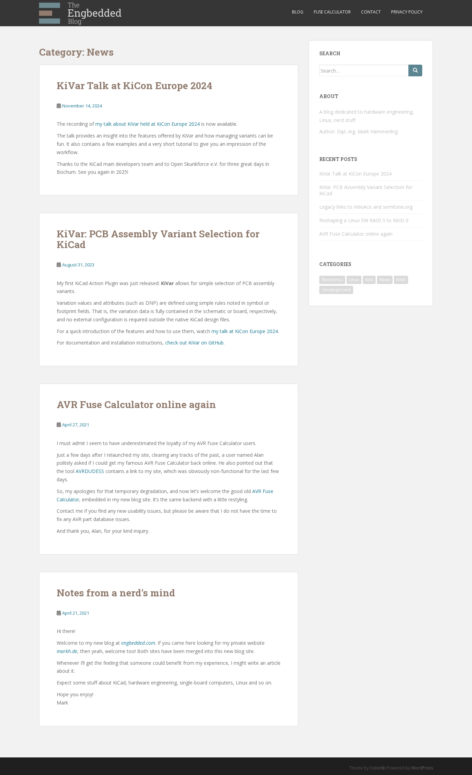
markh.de (67, 651)
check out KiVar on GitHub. (195, 342)
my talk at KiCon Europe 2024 (244, 331)
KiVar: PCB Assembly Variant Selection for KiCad (158, 239)
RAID (401, 280)
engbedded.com (138, 643)
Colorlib (378, 768)
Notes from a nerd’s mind (116, 592)
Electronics (332, 280)
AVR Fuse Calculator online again (136, 404)
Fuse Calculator (332, 12)
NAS (369, 280)
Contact (371, 12)
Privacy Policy (407, 12)
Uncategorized (336, 290)
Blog (297, 12)
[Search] (415, 70)
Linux (354, 280)
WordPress (422, 768)
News (384, 280)
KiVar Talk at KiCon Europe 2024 (134, 85)
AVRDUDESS (90, 471)
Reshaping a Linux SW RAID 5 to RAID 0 (363, 220)
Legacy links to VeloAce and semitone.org (366, 207)
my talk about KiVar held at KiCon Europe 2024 (147, 124)
